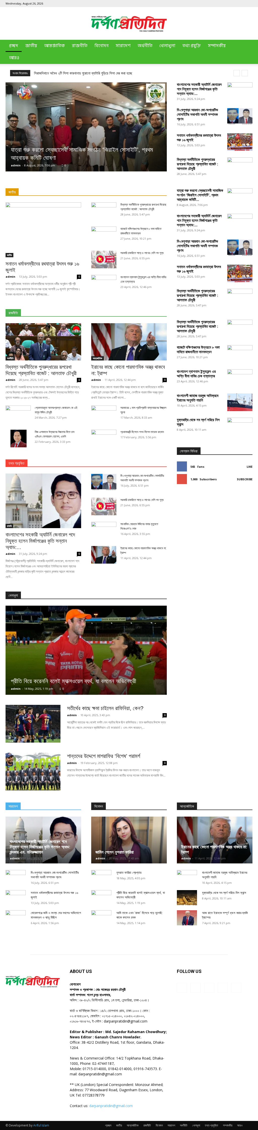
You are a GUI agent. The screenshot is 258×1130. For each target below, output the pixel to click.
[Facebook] (215, 3)
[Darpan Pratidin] (129, 24)
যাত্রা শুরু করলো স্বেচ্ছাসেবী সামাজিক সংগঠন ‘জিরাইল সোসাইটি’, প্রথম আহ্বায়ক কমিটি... (200, 195)
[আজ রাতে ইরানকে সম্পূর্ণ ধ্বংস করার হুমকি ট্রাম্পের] (187, 917)
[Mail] (232, 3)
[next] (245, 73)
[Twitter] (240, 3)
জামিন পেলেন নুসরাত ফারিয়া (114, 852)
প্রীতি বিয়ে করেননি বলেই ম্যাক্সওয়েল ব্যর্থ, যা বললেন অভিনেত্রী (73, 681)
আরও (14, 57)
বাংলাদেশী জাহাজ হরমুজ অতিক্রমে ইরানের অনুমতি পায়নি (197, 397)
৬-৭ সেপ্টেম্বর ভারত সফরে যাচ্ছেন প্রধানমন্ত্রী (62, 73)
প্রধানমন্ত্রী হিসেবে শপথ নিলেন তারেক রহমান (142, 432)
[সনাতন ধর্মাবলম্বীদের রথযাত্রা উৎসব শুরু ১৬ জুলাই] (239, 142)
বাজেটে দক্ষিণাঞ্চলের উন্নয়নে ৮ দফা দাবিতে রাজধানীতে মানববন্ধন (198, 349)
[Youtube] (248, 3)
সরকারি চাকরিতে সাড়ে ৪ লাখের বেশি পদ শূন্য (142, 253)
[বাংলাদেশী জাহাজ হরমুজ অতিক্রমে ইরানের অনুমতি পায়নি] (239, 402)
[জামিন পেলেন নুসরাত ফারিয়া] (129, 840)
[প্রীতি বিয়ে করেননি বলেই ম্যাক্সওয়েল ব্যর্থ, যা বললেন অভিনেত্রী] (86, 650)
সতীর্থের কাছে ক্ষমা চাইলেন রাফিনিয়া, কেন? (105, 708)
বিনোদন (101, 45)
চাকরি (9, 526)
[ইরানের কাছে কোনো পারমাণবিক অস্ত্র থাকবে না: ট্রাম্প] (129, 341)
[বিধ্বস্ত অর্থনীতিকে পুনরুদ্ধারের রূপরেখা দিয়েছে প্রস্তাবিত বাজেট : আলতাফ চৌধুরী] (43, 341)
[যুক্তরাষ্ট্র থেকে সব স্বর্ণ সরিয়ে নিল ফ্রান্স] (239, 606)
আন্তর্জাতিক (54, 45)
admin (16, 165)
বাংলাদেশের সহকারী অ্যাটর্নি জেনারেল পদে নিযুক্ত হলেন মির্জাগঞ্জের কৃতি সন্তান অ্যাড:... (199, 89)
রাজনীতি (79, 45)
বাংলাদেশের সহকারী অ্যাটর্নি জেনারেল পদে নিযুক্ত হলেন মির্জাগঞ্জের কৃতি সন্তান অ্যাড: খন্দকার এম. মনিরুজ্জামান (40, 847)
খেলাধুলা (167, 45)
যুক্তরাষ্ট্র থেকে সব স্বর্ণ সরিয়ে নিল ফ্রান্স (224, 893)
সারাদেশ (123, 45)
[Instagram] (224, 3)
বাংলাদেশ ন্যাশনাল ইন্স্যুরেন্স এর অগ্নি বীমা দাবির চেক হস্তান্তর (196, 373)
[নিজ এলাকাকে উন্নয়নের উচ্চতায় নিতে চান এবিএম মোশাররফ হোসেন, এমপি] (18, 438)
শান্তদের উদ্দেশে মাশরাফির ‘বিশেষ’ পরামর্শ (103, 756)
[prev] (237, 73)
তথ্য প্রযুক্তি (191, 45)
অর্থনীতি (145, 45)
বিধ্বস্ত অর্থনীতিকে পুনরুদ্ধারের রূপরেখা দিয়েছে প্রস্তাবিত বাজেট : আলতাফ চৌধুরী (197, 164)
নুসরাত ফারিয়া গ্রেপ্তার (128, 872)
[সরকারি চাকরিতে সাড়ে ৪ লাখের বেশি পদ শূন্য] (103, 259)
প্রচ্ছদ (13, 45)
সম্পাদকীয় (217, 45)
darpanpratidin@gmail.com (111, 1105)
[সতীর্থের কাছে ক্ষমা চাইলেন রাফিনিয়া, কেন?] (33, 724)
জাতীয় (31, 45)
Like (249, 466)
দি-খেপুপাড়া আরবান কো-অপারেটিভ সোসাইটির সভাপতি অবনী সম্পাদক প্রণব (197, 114)
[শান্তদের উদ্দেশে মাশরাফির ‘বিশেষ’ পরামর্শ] (33, 771)
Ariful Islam (41, 1125)
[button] (246, 46)
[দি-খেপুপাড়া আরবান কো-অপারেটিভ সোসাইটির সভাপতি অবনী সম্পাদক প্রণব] (239, 116)
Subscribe (244, 479)
